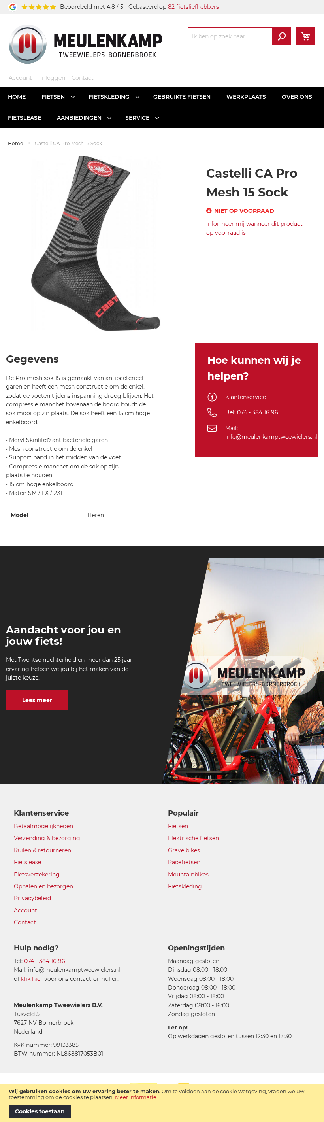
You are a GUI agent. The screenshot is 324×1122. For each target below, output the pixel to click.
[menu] (162, 107)
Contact (83, 77)
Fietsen (178, 826)
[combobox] (239, 36)
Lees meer (37, 700)
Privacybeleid (32, 898)
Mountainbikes (188, 874)
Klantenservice (245, 396)
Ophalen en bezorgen (43, 886)
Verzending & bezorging (47, 838)
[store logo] (85, 44)
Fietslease (27, 862)
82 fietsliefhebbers (193, 6)
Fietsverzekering (37, 874)
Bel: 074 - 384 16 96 (251, 412)
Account (20, 77)
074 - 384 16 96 (44, 961)
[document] (162, 1103)
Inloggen (52, 77)
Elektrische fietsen (193, 838)
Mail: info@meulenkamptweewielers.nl (271, 432)
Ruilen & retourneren (42, 850)
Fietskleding (185, 886)
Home (15, 143)
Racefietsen (184, 862)
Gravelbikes (184, 850)
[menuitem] (17, 97)
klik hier (32, 978)
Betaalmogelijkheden (43, 826)
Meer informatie (135, 1097)
